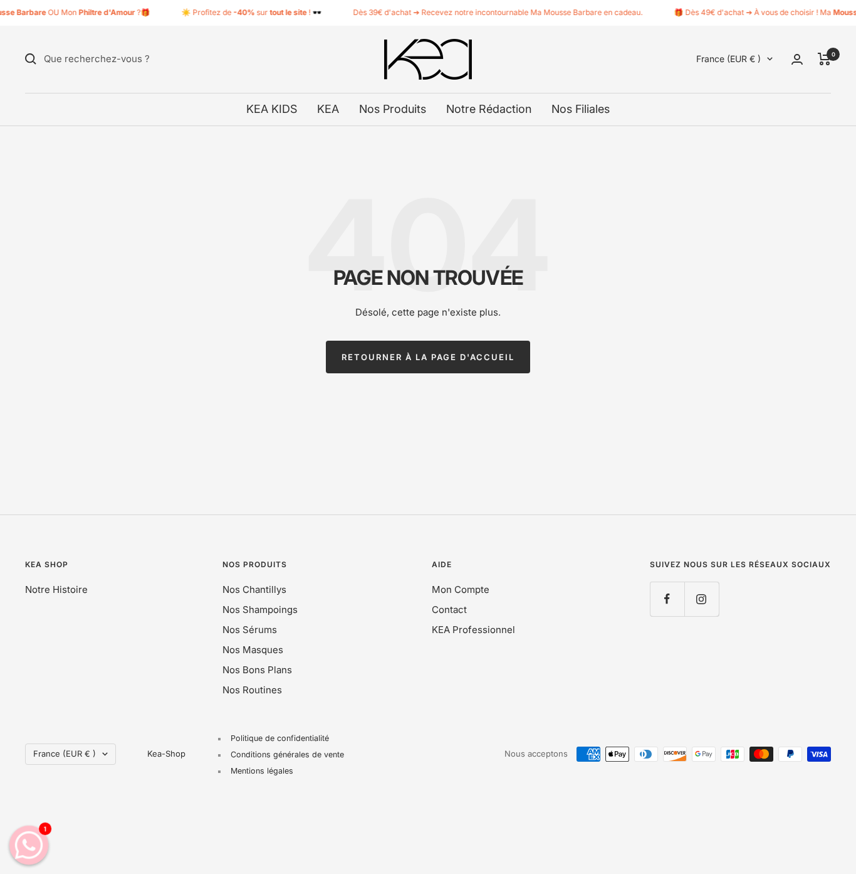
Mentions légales (262, 770)
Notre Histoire (56, 589)
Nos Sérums (249, 630)
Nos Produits (392, 108)
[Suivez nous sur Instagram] (701, 599)
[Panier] (824, 59)
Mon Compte (460, 589)
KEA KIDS (271, 108)
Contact (449, 610)
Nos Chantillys (254, 589)
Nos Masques (252, 650)
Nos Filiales (580, 108)
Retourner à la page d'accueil (428, 357)
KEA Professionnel (473, 630)
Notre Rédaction (488, 108)
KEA (328, 108)
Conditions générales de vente (287, 754)
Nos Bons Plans (257, 670)
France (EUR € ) (728, 58)
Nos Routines (252, 690)
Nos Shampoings (260, 610)
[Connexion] (797, 59)
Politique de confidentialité (280, 738)
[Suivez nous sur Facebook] (667, 599)
